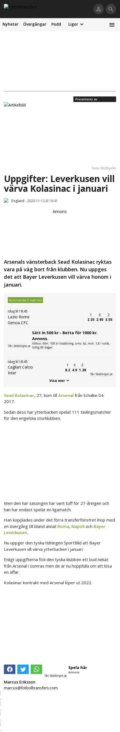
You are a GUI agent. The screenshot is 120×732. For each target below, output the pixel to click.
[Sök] (111, 9)
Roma (63, 526)
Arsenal (66, 395)
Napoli (78, 526)
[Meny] (112, 24)
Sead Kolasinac (19, 395)
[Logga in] (98, 9)
